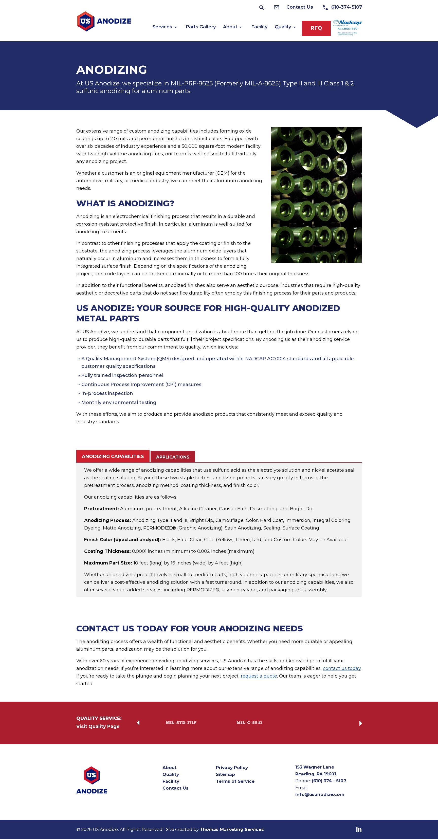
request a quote (259, 676)
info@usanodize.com (319, 794)
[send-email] (279, 7)
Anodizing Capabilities (113, 456)
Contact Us (175, 788)
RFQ (316, 28)
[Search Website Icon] (261, 7)
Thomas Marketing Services (232, 829)
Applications (172, 457)
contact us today (342, 668)
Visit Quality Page (98, 726)
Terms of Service (235, 781)
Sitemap (225, 774)
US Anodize (105, 829)
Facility (170, 781)
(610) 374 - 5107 (329, 780)
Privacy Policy (232, 767)
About (169, 767)
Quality (170, 774)
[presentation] (138, 723)
